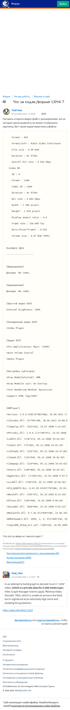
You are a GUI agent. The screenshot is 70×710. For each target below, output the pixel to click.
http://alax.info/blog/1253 (18, 610)
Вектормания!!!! (15, 562)
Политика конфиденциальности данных (24, 668)
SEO (5, 636)
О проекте (8, 660)
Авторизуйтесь (23, 620)
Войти (63, 4)
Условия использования (15, 664)
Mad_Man (17, 573)
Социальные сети (12, 640)
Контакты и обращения (15, 682)
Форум (6, 96)
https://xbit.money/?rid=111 (28, 543)
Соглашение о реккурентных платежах (23, 677)
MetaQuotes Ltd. (23, 690)
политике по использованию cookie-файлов (35, 705)
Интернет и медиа (12, 649)
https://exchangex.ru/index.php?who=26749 (34, 548)
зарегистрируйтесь (48, 620)
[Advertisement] (35, 17)
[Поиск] (53, 4)
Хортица (17, 110)
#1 (38, 576)
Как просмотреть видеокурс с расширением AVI (33, 553)
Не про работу (22, 96)
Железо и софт (42, 96)
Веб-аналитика (10, 645)
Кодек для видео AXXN (19, 557)
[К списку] (9, 102)
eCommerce (9, 654)
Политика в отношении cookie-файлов (23, 673)
